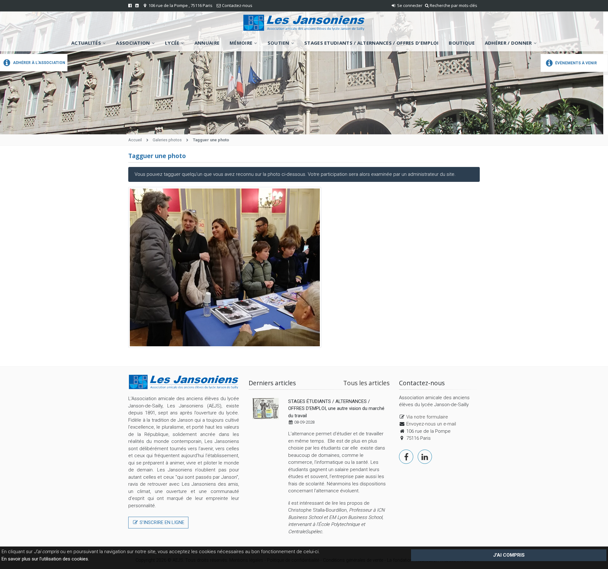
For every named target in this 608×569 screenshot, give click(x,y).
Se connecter (409, 5)
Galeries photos (167, 139)
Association (133, 43)
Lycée (172, 43)
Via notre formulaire (427, 417)
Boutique (461, 43)
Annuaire (206, 43)
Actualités (86, 43)
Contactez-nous (237, 5)
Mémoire (241, 43)
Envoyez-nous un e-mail (431, 424)
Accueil (135, 139)
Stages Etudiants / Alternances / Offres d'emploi (371, 43)
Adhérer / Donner (508, 43)
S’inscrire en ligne (161, 522)
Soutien (278, 43)
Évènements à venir (575, 63)
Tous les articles (366, 383)
